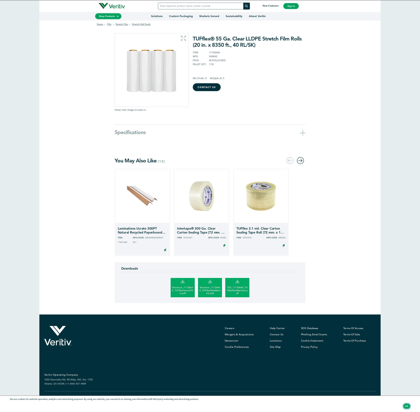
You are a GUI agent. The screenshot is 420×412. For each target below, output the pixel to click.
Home (100, 24)
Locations (276, 340)
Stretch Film (122, 24)
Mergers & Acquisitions (239, 334)
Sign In (291, 6)
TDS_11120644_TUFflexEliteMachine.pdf (237, 290)
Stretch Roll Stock (141, 24)
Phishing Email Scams (314, 334)
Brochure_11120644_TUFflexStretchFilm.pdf (182, 290)
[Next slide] (300, 160)
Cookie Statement (312, 340)
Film (109, 24)
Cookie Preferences (237, 346)
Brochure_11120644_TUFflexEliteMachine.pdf (210, 290)
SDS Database (309, 328)
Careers (229, 328)
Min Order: (200, 78)
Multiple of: (217, 78)
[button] (183, 38)
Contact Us (207, 87)
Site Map (275, 346)
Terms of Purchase (354, 340)
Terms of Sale (351, 334)
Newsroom (231, 340)
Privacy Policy (309, 346)
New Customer (271, 5)
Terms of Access (353, 328)
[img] (246, 6)
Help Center (277, 328)
